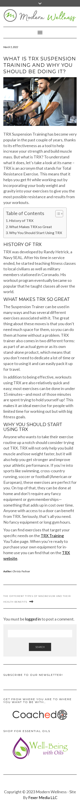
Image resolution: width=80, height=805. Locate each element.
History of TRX (21, 220)
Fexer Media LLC (42, 797)
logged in (33, 619)
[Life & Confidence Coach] (40, 715)
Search (40, 647)
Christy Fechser (21, 571)
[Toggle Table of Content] (57, 213)
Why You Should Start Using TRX (35, 233)
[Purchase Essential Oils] (40, 748)
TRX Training (52, 535)
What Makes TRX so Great (30, 227)
